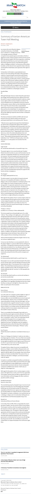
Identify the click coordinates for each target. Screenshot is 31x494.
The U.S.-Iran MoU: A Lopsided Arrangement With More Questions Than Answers (15, 453)
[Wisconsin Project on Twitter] (22, 14)
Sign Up (18, 14)
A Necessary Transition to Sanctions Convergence (13, 468)
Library (2, 31)
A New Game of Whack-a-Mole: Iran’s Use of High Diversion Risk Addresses (13, 460)
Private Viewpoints (7, 31)
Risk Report (3, 490)
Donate (10, 14)
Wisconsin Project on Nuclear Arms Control (11, 482)
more (2, 474)
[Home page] (15, 7)
